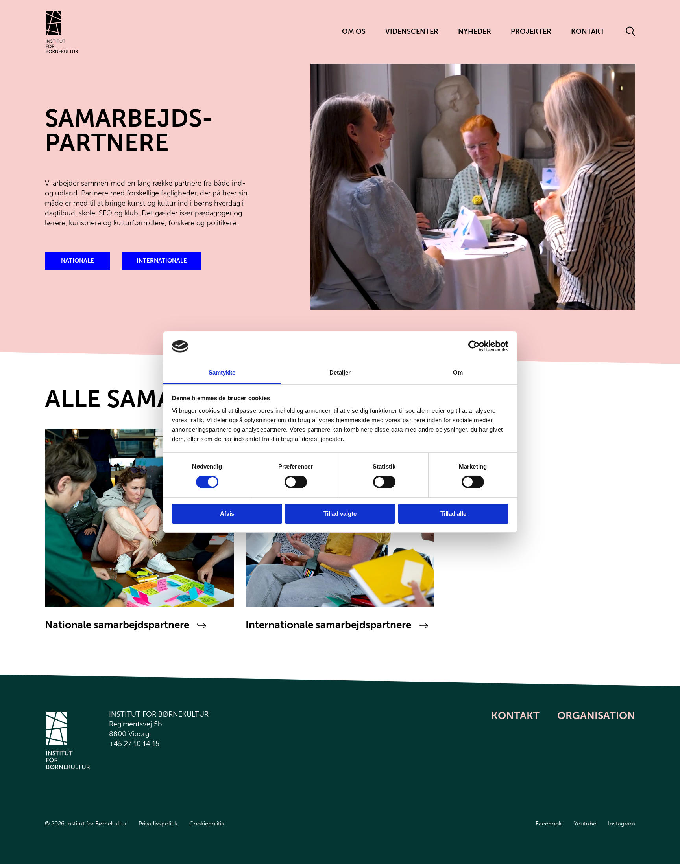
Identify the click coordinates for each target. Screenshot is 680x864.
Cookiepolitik (206, 823)
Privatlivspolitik (158, 823)
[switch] (289, 480)
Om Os (354, 31)
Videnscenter (411, 31)
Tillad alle (453, 513)
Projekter (531, 31)
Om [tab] (458, 372)
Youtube (585, 823)
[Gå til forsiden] (62, 32)
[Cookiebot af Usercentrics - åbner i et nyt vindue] (474, 346)
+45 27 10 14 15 (134, 743)
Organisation (596, 716)
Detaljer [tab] (340, 372)
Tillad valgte (340, 513)
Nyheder (474, 31)
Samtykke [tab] (222, 372)
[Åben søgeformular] (630, 32)
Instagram (621, 823)
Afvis (227, 513)
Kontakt (587, 31)
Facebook (549, 823)
